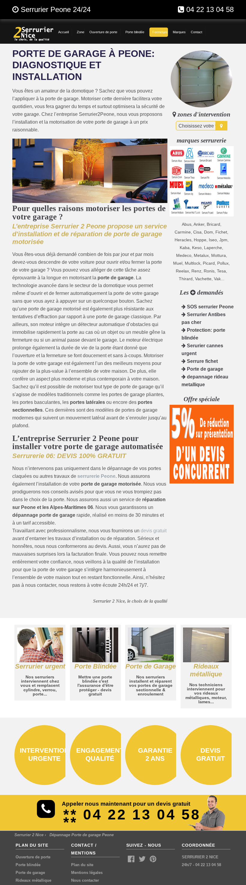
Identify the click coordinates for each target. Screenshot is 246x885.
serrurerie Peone (96, 476)
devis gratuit (153, 530)
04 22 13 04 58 (210, 9)
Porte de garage (204, 369)
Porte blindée (28, 865)
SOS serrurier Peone (210, 306)
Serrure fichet (202, 361)
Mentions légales (87, 872)
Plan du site (82, 865)
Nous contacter (85, 880)
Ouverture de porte (33, 857)
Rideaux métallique (33, 880)
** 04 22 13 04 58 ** (132, 818)
